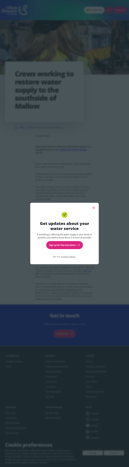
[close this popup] (94, 208)
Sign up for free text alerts (62, 245)
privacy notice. (68, 256)
